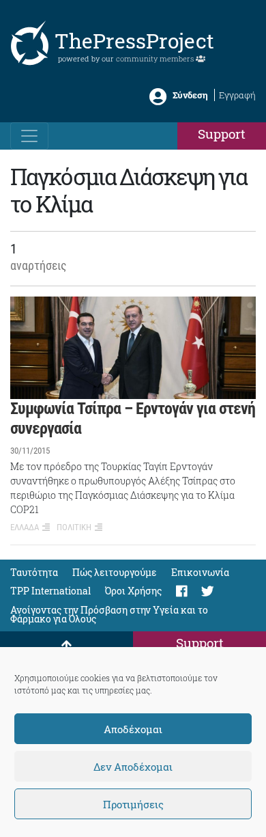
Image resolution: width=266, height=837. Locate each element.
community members (156, 58)
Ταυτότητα (34, 572)
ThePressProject (134, 40)
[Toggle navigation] (29, 136)
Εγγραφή (237, 95)
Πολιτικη (74, 527)
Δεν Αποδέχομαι (133, 766)
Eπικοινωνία (200, 572)
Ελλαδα (24, 527)
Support (222, 133)
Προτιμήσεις (133, 804)
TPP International (50, 590)
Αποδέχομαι (133, 729)
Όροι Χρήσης (133, 590)
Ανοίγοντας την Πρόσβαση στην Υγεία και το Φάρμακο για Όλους (109, 614)
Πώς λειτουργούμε (114, 572)
